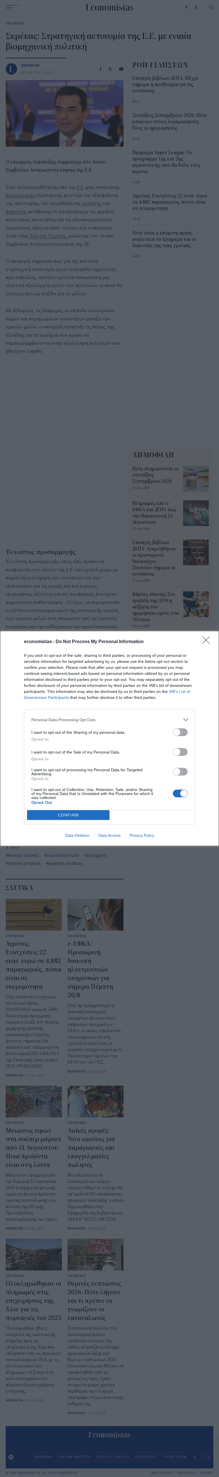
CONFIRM (68, 815)
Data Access (109, 835)
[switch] (180, 732)
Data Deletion (77, 835)
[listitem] (109, 720)
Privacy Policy (141, 835)
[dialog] (109, 738)
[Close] (207, 642)
